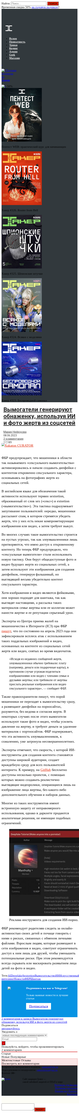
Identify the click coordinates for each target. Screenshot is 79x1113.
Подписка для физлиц (65, 1084)
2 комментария (13, 439)
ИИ (57, 975)
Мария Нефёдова (14, 432)
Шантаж (35, 978)
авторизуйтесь (11, 1028)
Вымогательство (45, 975)
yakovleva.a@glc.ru (47, 1070)
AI (9, 975)
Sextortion (28, 975)
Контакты (72, 1094)
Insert (40, 1109)
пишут (6, 631)
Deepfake (16, 975)
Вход (75, 5)
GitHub (45, 770)
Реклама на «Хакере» (66, 1091)
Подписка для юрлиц (66, 1088)
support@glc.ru (50, 1066)
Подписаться (38, 1006)
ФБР (27, 978)
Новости (19, 978)
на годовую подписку (45, 7)
